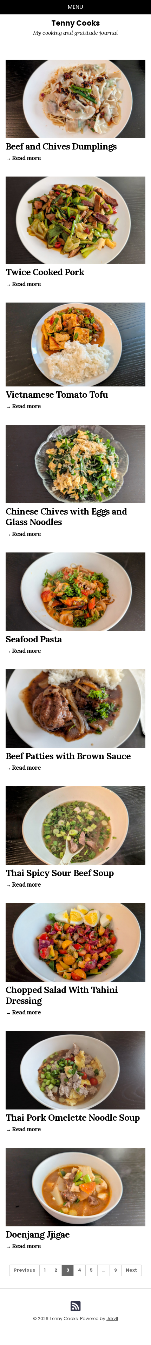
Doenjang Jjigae (38, 1234)
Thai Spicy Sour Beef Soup (60, 873)
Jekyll (112, 1318)
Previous (24, 1270)
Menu (75, 7)
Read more (23, 157)
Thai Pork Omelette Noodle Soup (73, 1117)
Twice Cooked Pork (45, 272)
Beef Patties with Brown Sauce (68, 756)
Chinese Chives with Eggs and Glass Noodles (66, 516)
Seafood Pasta (34, 639)
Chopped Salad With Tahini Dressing (62, 995)
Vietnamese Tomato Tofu (57, 394)
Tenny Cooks (75, 23)
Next (131, 1270)
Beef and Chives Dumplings (61, 146)
